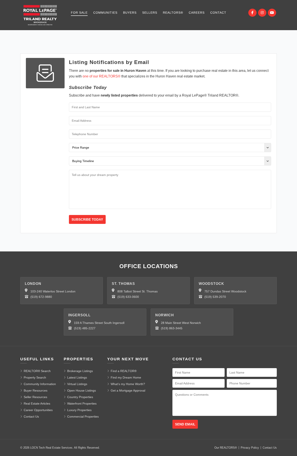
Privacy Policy (250, 447)
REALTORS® (173, 12)
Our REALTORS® (225, 447)
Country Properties (80, 397)
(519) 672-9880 (41, 297)
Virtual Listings (77, 384)
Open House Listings (81, 390)
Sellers (149, 12)
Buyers (130, 12)
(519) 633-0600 (128, 297)
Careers (197, 12)
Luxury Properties (79, 410)
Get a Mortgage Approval (128, 390)
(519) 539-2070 (215, 297)
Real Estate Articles (37, 403)
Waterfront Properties (82, 403)
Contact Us (31, 416)
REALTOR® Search (37, 371)
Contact (218, 12)
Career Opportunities (38, 410)
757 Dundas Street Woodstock (225, 291)
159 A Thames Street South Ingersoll (99, 323)
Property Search (35, 377)
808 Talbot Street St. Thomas (137, 291)
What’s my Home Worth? (128, 384)
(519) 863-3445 (171, 328)
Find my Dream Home (126, 377)
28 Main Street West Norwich (181, 323)
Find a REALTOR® (124, 371)
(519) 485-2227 (84, 328)
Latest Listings (77, 377)
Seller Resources (35, 397)
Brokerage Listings (80, 371)
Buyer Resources (35, 390)
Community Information (40, 384)
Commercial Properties (83, 416)
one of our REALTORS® (101, 76)
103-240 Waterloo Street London (52, 291)
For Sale (79, 12)
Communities (105, 12)
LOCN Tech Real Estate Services (51, 447)
